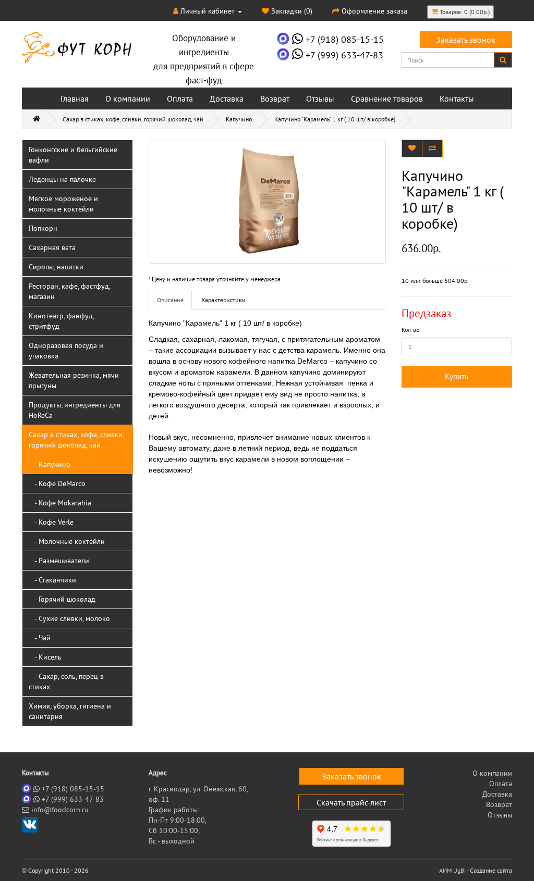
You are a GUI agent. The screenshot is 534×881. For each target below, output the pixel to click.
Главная (74, 98)
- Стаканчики (52, 580)
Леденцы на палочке (62, 179)
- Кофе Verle (51, 522)
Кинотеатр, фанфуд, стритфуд (61, 321)
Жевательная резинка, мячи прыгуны (74, 380)
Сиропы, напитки (56, 266)
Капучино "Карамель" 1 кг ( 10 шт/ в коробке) (334, 119)
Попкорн (43, 228)
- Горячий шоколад (62, 599)
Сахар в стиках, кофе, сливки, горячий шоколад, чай (133, 119)
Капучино (239, 119)
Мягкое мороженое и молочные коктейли (63, 204)
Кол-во (410, 329)
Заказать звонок (465, 39)
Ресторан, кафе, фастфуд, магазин (70, 291)
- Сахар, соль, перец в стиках (66, 681)
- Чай (40, 637)
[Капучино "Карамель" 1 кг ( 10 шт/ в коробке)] (267, 202)
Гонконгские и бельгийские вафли (73, 155)
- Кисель (45, 657)
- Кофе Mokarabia (60, 502)
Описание (170, 300)
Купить (456, 376)
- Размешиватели (59, 560)
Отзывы (320, 98)
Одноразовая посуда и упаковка (66, 351)
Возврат (274, 98)
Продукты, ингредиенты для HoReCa (74, 410)
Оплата (180, 98)
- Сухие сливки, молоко (69, 618)
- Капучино (49, 464)
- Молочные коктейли (67, 541)
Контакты (457, 98)
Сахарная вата (52, 247)
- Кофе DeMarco (57, 483)
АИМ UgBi (452, 870)
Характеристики (223, 300)
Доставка (227, 98)
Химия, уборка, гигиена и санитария (70, 711)
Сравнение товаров (387, 98)
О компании (127, 98)
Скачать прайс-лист (351, 802)
